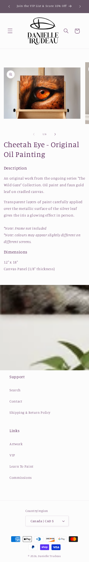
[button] (10, 31)
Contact (15, 401)
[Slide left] (33, 134)
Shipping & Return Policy (30, 412)
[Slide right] (55, 134)
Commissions (20, 477)
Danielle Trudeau (49, 556)
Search (15, 390)
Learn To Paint (21, 466)
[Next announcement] (80, 6)
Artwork (16, 444)
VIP (12, 455)
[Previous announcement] (9, 6)
